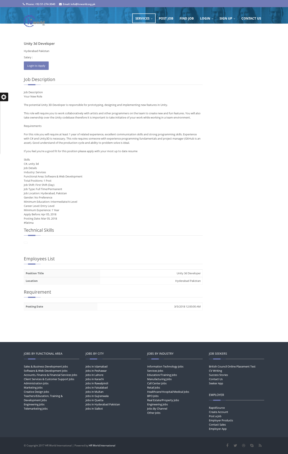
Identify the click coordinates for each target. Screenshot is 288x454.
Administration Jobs (36, 383)
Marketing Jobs (33, 387)
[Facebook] (227, 445)
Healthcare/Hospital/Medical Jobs (168, 392)
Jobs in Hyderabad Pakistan (103, 404)
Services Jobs (155, 371)
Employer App (218, 429)
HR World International (102, 445)
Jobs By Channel (157, 408)
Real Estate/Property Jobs (163, 400)
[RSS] (260, 445)
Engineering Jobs (34, 404)
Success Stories (218, 375)
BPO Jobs (153, 396)
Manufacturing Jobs (159, 379)
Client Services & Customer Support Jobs (49, 379)
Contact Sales (217, 424)
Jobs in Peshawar (96, 371)
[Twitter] (235, 445)
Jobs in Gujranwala (97, 396)
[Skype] (252, 445)
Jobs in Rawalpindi (97, 383)
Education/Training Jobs (162, 375)
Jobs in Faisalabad (97, 387)
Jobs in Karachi (95, 379)
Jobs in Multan (95, 392)
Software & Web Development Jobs (45, 371)
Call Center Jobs (157, 383)
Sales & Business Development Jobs (46, 366)
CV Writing (215, 371)
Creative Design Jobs (36, 392)
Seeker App (216, 383)
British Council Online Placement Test (232, 366)
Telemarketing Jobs (36, 408)
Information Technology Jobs (165, 366)
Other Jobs (153, 413)
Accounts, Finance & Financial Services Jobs (50, 375)
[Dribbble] (243, 445)
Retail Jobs (153, 387)
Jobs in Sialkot (94, 408)
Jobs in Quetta (94, 400)
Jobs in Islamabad (97, 366)
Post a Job (215, 416)
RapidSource (217, 408)
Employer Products (221, 420)
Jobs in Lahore (94, 375)
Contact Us (216, 379)
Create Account (218, 412)
